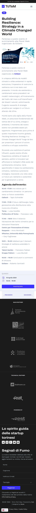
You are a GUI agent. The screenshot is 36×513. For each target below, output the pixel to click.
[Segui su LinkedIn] (3, 442)
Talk (4, 12)
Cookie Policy (23, 509)
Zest (32, 502)
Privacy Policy (13, 509)
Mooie (22, 504)
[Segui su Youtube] (14, 442)
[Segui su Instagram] (7, 442)
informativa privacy (9, 497)
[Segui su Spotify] (18, 442)
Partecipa (18, 286)
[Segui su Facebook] (10, 442)
